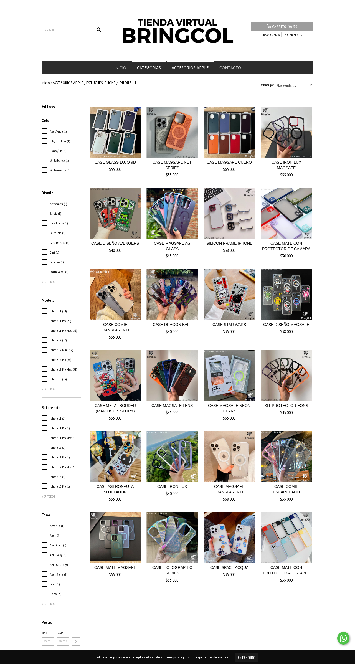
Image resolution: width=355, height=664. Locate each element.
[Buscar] (98, 29)
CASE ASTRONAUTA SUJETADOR (115, 489)
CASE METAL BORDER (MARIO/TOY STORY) (115, 408)
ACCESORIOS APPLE (190, 67)
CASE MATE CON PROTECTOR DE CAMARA (286, 246)
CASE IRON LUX (172, 486)
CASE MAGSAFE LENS (172, 405)
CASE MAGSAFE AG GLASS (172, 246)
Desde (45, 633)
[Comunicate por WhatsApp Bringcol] (343, 638)
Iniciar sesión (293, 34)
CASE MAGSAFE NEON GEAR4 (229, 408)
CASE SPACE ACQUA (229, 567)
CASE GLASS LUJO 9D (115, 162)
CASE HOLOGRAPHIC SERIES (172, 570)
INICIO (120, 67)
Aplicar (76, 641)
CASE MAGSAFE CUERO (229, 162)
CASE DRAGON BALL (172, 324)
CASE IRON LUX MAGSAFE (286, 165)
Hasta (60, 633)
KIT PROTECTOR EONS (286, 405)
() (284, 26)
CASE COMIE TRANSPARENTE (115, 327)
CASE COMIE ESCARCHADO (286, 489)
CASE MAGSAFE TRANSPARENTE (229, 489)
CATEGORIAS (149, 67)
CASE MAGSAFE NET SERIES (172, 165)
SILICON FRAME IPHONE (229, 243)
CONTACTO (230, 67)
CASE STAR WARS (229, 324)
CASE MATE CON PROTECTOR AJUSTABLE (286, 570)
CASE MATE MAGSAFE (115, 567)
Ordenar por (267, 85)
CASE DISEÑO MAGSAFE (286, 324)
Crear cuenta (271, 34)
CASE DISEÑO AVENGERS (115, 243)
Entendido (246, 657)
